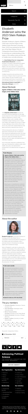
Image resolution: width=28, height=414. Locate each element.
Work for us (6, 382)
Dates (14, 24)
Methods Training (20, 392)
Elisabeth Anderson (7, 236)
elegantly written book (10, 112)
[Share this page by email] (19, 347)
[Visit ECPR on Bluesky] (14, 411)
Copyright (18, 381)
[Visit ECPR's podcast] (11, 411)
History (4, 374)
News (4, 376)
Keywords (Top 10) (14, 20)
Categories (14, 16)
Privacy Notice (19, 374)
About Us (5, 372)
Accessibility (19, 378)
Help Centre (19, 383)
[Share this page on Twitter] (4, 347)
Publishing (18, 388)
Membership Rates (7, 392)
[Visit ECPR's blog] (7, 411)
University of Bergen (7, 84)
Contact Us (19, 372)
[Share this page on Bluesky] (9, 347)
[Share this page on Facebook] (14, 347)
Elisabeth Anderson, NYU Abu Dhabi (12, 297)
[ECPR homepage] (3, 3)
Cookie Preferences (21, 376)
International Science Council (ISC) (11, 82)
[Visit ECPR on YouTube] (17, 411)
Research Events (20, 390)
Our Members (6, 394)
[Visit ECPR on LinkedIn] (20, 411)
